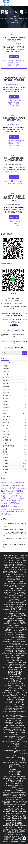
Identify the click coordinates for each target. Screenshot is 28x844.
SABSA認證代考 (6, 629)
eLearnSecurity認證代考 (19, 622)
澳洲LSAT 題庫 (13, 65)
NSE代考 (14, 697)
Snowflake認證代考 (10, 708)
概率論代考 (6, 829)
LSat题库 (16, 685)
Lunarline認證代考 (8, 634)
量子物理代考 (21, 838)
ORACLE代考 (14, 572)
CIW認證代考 (9, 581)
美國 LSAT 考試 (13, 103)
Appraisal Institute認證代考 (14, 773)
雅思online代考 (5, 511)
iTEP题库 (22, 685)
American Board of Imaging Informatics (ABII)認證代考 (14, 754)
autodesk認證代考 (18, 581)
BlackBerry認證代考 (9, 732)
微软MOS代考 (8, 565)
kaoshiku (10, 44)
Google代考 (21, 613)
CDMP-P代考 (5, 695)
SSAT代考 (11, 560)
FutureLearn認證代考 (10, 722)
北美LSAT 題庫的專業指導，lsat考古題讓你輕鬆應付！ (14, 159)
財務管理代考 (22, 811)
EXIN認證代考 (9, 630)
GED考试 (5, 404)
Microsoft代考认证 (18, 706)
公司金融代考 (21, 804)
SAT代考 (12, 558)
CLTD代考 (7, 697)
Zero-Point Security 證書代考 (9, 645)
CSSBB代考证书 (7, 690)
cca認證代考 (14, 583)
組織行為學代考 (10, 813)
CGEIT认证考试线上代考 (9, 678)
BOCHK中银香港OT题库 (14, 674)
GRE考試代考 (7, 410)
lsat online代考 (12, 491)
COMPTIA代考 (15, 569)
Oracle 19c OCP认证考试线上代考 (14, 683)
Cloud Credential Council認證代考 (14, 620)
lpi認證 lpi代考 (18, 588)
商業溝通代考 (6, 815)
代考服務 (3, 496)
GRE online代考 (18, 483)
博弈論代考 (15, 825)
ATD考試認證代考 (19, 780)
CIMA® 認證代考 (10, 725)
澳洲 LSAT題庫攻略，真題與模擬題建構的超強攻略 (14, 39)
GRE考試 (17, 488)
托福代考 (12, 503)
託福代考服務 (21, 509)
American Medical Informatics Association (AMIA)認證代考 (14, 768)
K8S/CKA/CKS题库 (18, 666)
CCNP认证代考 (10, 687)
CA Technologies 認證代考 (19, 729)
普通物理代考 (7, 836)
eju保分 (5, 401)
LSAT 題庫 (18, 60)
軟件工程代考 (10, 797)
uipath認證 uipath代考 (9, 590)
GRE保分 (18, 485)
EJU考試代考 (9, 783)
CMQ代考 (21, 704)
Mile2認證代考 (22, 627)
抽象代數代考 (18, 832)
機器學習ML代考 (6, 801)
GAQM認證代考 (22, 638)
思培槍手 (4, 503)
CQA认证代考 (22, 690)
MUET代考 (15, 704)
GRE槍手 (22, 485)
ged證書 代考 (22, 592)
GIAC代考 (15, 587)
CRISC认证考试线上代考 (14, 681)
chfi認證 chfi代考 (14, 599)
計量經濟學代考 (10, 824)
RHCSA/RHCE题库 (20, 664)
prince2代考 (21, 567)
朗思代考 (5, 560)
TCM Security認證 (19, 639)
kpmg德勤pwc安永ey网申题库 (14, 669)
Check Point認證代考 (9, 648)
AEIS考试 (6, 372)
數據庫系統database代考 (9, 794)
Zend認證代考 (10, 595)
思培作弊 (11, 500)
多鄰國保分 (22, 498)
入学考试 (5, 437)
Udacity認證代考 (19, 720)
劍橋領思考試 (7, 440)
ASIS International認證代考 (10, 627)
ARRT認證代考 (11, 771)
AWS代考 (15, 565)
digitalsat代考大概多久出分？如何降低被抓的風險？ (14, 525)
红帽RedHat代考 (21, 564)
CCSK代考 (22, 565)
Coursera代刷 (21, 697)
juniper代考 (10, 588)
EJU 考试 (5, 398)
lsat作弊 (3, 493)
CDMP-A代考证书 (7, 692)
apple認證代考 (6, 583)
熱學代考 (14, 838)
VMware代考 (6, 572)
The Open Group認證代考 (19, 641)
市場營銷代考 (14, 811)
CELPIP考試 (6, 389)
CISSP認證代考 (6, 597)
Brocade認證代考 (8, 731)
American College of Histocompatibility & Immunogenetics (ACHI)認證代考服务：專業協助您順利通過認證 (14, 762)
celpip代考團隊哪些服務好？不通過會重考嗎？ (14, 540)
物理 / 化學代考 (20, 834)
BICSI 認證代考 (15, 734)
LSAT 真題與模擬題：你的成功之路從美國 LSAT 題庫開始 (14, 79)
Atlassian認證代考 (20, 750)
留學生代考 (23, 571)
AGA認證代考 (18, 724)
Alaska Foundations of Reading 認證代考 (14, 736)
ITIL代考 (13, 562)
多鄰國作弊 (17, 498)
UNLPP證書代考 (10, 580)
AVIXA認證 (19, 718)
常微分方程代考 (7, 831)
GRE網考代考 (4, 488)
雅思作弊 (21, 511)
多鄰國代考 (10, 498)
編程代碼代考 (6, 792)
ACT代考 (6, 558)
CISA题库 (8, 666)
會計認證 (5, 455)
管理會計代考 (18, 806)
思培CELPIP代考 (10, 606)
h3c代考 (24, 560)
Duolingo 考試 (7, 395)
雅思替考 (10, 514)
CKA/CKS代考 (21, 562)
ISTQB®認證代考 (10, 715)
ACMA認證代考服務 (10, 757)
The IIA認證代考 (7, 641)
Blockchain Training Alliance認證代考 (14, 636)
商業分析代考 (15, 810)
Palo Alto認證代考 (20, 650)
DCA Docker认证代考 (19, 702)
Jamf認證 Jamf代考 (20, 648)
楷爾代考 (7, 567)
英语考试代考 (8, 709)
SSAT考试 (6, 431)
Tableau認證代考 (10, 701)
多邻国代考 (24, 555)
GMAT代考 (21, 557)
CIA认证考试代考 (11, 688)
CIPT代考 (24, 692)
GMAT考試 (6, 407)
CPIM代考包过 (17, 692)
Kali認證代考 (19, 646)
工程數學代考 (6, 817)
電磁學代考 (7, 838)
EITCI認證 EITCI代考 (21, 618)
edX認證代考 (10, 724)
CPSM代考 (13, 695)
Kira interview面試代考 (11, 613)
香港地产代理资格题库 (14, 676)
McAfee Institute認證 (20, 634)
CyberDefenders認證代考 (14, 616)
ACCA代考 (14, 557)
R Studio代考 (22, 803)
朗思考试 (5, 458)
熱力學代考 (23, 817)
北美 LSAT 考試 (18, 183)
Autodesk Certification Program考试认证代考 (14, 785)
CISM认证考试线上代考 (15, 680)
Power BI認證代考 (19, 699)
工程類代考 (23, 815)
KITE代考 (17, 611)
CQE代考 (20, 688)
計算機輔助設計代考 (11, 820)
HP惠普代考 (23, 569)
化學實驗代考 (23, 841)
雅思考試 (5, 472)
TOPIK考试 (6, 434)
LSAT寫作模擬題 (13, 223)
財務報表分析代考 (19, 808)
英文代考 (5, 463)
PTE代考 (5, 425)
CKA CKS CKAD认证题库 (9, 662)
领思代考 (19, 771)
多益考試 (5, 449)
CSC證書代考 (6, 604)
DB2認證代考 (6, 594)
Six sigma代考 (7, 576)
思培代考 (4, 500)
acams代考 (8, 587)
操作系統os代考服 (21, 794)
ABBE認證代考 (11, 718)
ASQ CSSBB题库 (14, 659)
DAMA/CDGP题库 (7, 667)
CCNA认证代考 (9, 685)
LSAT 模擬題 (9, 60)
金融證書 (5, 469)
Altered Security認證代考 (9, 615)
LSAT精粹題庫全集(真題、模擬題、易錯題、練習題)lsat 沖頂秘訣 (14, 198)
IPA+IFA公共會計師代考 (19, 576)
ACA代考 (14, 574)
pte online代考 (15, 493)
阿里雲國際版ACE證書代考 (10, 609)
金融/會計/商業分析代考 (10, 804)
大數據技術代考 (23, 801)
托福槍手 (20, 506)
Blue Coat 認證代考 (20, 732)
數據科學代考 (18, 797)
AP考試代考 (23, 778)
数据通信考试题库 (9, 664)
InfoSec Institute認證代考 (19, 623)
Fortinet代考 (23, 572)
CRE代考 (22, 694)
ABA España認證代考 (18, 709)
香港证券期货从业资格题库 (15, 671)
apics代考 (21, 587)
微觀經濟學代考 (10, 822)
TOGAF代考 (14, 567)
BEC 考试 (6, 377)
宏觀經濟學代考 (19, 822)
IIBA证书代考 (6, 569)
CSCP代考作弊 (19, 701)
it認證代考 (6, 571)
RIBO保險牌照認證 (19, 602)
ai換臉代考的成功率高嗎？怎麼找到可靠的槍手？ (14, 546)
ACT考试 (5, 366)
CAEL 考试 (6, 383)
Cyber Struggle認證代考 (15, 625)
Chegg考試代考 (19, 781)
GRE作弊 (12, 485)
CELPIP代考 (3, 482)
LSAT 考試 (9, 101)
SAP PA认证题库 (22, 662)
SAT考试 (5, 428)
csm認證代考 (7, 585)
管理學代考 (6, 811)
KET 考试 (6, 419)
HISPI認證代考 (9, 632)
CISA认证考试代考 (22, 678)
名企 (4, 443)
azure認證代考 (23, 583)
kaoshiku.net (17, 309)
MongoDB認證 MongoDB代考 (11, 601)
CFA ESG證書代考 (18, 657)
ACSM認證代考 (10, 766)
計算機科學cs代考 (9, 790)
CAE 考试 (6, 380)
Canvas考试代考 (10, 781)
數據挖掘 (15, 801)
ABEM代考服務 (15, 745)
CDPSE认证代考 (19, 687)
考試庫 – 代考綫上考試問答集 (10, 778)
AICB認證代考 (9, 780)
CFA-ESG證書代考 (19, 655)
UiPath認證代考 (9, 602)
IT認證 (4, 491)
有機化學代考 (6, 839)
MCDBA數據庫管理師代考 (10, 592)
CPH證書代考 (22, 604)
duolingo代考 (9, 482)
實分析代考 (15, 831)
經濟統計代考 (23, 825)
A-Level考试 (6, 363)
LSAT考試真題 (14, 225)
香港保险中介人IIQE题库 (20, 667)
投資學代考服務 (9, 808)
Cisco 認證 (6, 392)
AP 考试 (5, 374)
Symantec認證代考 (8, 652)
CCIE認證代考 (19, 595)
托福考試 (5, 452)
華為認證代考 (9, 657)
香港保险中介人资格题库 (14, 673)
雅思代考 (14, 512)
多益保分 (4, 498)
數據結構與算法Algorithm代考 (19, 792)
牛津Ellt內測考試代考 (20, 652)
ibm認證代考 (15, 585)
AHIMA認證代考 (19, 766)
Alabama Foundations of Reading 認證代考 (14, 727)
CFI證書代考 (19, 580)
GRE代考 (5, 485)
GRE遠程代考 (23, 488)
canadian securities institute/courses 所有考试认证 (14, 712)
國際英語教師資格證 (8, 446)
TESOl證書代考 (11, 578)
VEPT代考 (11, 611)
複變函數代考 (23, 831)
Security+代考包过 (22, 695)
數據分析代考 (19, 799)
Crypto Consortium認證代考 (10, 638)
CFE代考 (15, 690)
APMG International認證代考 (19, 629)
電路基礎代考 (6, 818)
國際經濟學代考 (19, 824)
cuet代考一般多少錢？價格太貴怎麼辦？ (14, 529)
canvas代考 (6, 386)
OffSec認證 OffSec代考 (8, 618)
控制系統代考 (15, 818)
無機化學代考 (14, 839)
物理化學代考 (6, 841)
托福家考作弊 (13, 506)
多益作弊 (19, 496)
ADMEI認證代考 (18, 783)
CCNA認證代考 (20, 708)
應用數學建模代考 (10, 834)
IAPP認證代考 (7, 622)
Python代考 (15, 803)
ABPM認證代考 (21, 757)
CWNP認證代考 (11, 646)
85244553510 (12, 303)
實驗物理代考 (14, 841)
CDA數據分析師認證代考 (20, 653)
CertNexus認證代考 (19, 630)
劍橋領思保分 (8, 496)
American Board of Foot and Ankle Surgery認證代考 (14, 747)
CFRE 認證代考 (20, 725)
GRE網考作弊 (11, 488)
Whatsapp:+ (4, 303)
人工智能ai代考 (23, 796)
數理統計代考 (22, 829)
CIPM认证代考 (8, 702)
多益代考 (14, 496)
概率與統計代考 (10, 799)
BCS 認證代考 (10, 738)
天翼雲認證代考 (9, 655)
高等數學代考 (20, 827)
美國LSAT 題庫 (13, 105)
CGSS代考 (16, 694)
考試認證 (5, 460)
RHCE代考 (7, 562)
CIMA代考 (20, 574)
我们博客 (8, 574)
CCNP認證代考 (16, 597)
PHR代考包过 (9, 706)
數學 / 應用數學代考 (10, 827)
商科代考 (23, 810)
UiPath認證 (23, 601)
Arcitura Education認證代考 (15, 774)
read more (14, 56)
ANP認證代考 (22, 716)
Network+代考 (8, 694)
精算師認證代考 (21, 590)
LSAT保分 (9, 494)
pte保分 (24, 493)
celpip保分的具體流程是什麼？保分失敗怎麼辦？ (14, 534)
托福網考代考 (4, 509)
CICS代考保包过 (9, 699)
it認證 (4, 413)
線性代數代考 (14, 829)
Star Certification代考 (14, 643)
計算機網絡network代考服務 (10, 796)
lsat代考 (24, 558)
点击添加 (19, 303)
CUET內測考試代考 (7, 653)
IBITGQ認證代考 (19, 632)
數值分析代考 (10, 832)
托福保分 (5, 506)
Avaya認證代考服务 (9, 750)
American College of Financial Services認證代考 (15, 759)
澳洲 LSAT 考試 (13, 63)
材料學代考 (23, 818)
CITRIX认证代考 (14, 571)
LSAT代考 (14, 34)
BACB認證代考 (19, 738)
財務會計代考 (10, 806)
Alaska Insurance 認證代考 (14, 739)
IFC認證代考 (14, 604)
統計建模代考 (7, 803)
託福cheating (15, 509)
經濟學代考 (20, 820)
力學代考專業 (15, 817)
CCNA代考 (24, 597)
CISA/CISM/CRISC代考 (10, 564)
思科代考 (18, 560)
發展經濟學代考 (7, 825)
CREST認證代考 (7, 623)
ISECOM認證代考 (9, 639)
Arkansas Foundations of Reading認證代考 (14, 776)
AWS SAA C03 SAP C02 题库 (14, 660)
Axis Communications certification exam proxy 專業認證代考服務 (14, 742)
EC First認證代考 (22, 645)
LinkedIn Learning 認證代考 (10, 716)
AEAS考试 (6, 369)
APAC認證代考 (20, 722)
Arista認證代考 (14, 752)
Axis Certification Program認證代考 (14, 789)
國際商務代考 (15, 815)
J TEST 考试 (6, 416)
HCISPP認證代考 (21, 615)
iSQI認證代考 (19, 715)
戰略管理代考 (19, 813)
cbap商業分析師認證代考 (14, 608)
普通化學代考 (15, 836)
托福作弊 (19, 503)
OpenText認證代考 (9, 650)
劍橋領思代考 (19, 606)
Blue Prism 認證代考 (20, 731)
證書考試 (5, 466)
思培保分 (18, 500)
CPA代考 (22, 585)
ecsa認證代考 (23, 594)
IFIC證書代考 (22, 609)
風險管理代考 (7, 810)
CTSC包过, (8, 704)
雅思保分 (4, 514)
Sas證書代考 (19, 578)
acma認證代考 (14, 594)
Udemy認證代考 (10, 720)
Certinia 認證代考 (7, 729)
